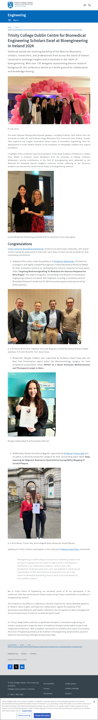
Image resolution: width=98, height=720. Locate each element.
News (9, 27)
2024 (16, 27)
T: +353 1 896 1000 (15, 694)
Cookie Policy (27, 711)
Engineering (17, 15)
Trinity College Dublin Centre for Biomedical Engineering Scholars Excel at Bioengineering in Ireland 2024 (45, 29)
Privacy (46, 688)
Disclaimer (48, 693)
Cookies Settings (72, 688)
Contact (33, 653)
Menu (15, 20)
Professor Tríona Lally (74, 453)
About (23, 653)
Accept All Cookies (42, 715)
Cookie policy (70, 683)
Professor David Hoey (64, 261)
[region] (49, 709)
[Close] (94, 701)
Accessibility (49, 683)
